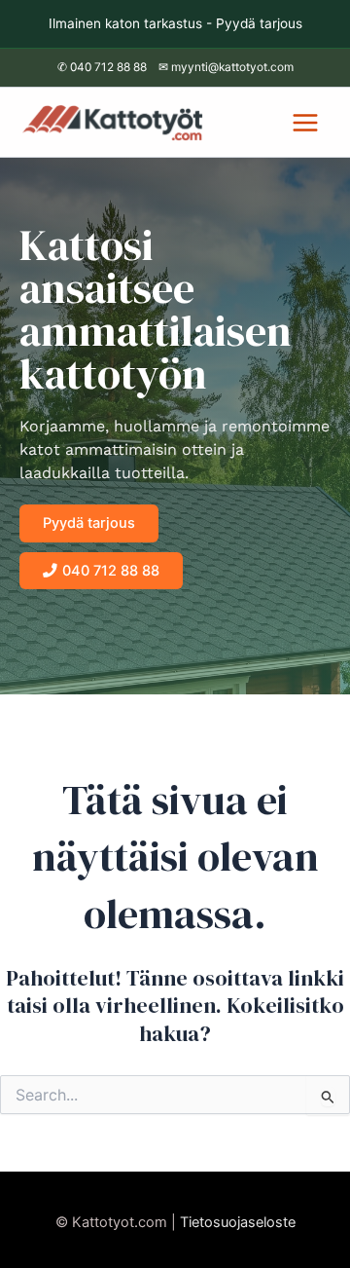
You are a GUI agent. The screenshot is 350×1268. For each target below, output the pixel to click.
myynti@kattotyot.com (232, 67)
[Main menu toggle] (305, 122)
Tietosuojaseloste (238, 1222)
